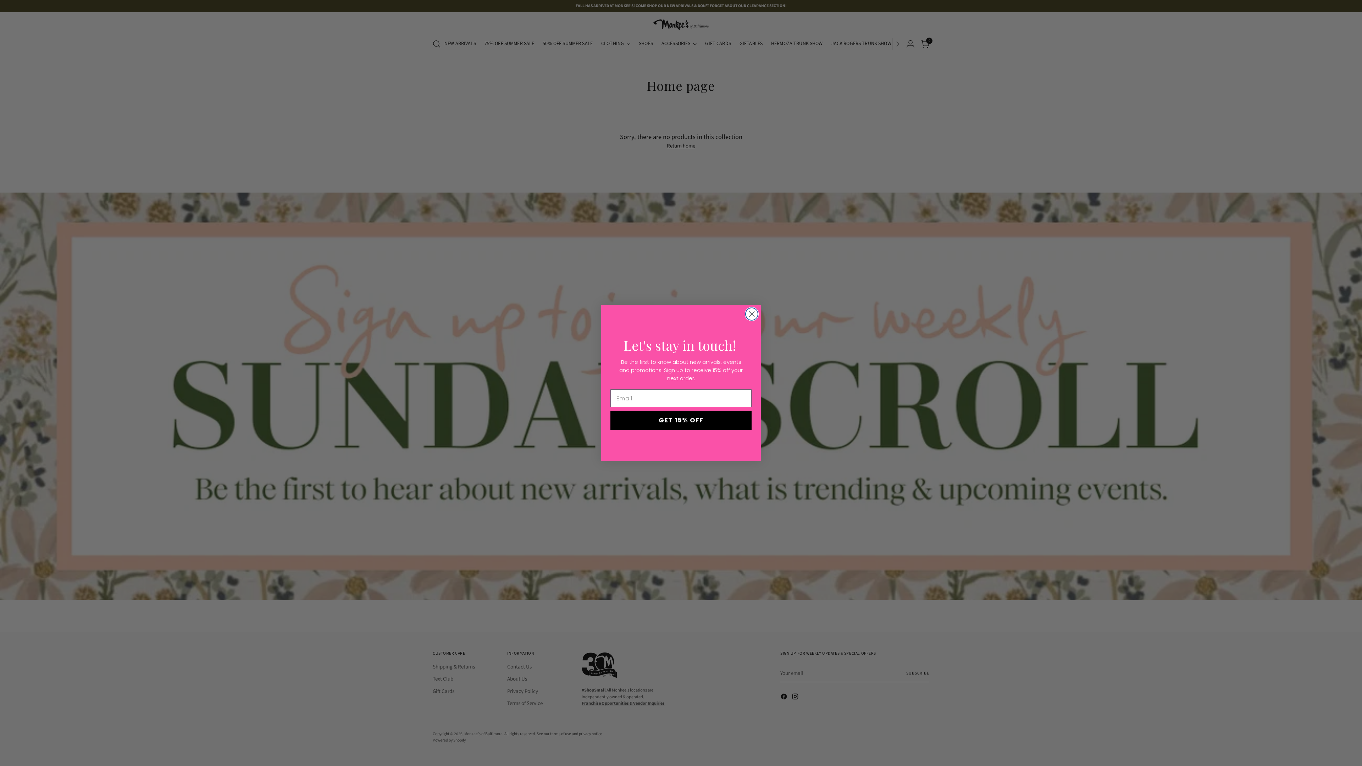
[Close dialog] (752, 314)
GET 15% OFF (681, 420)
